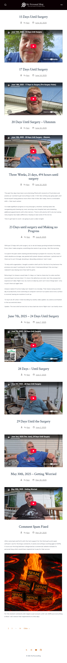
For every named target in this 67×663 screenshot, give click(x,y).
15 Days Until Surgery (33, 16)
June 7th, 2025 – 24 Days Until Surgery (33, 316)
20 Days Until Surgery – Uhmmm (33, 122)
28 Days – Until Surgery (33, 368)
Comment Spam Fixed (33, 526)
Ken (27, 23)
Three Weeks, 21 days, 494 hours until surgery (33, 176)
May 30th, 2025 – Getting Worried (33, 474)
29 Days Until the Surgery (33, 421)
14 (20, 628)
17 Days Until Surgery (33, 69)
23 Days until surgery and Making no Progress (33, 229)
